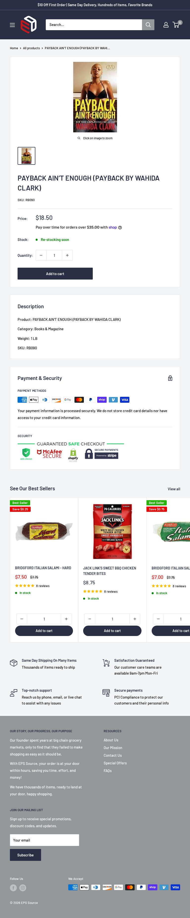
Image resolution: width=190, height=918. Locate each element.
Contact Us (113, 755)
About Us (111, 740)
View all (174, 489)
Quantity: (25, 255)
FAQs (108, 770)
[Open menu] (12, 25)
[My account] (166, 24)
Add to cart (55, 273)
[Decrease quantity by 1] (41, 255)
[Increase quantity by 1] (67, 255)
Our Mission (113, 747)
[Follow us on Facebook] (13, 887)
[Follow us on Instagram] (22, 887)
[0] (176, 25)
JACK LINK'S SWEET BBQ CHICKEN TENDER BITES (109, 571)
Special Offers (115, 763)
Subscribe (25, 855)
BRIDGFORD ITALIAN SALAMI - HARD (43, 568)
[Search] (148, 24)
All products (31, 48)
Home (14, 48)
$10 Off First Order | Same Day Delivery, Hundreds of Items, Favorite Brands (95, 5)
